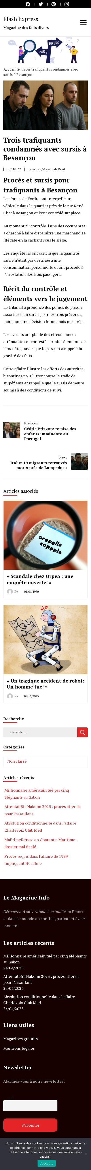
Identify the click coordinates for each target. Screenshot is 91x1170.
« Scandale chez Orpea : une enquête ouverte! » (40, 579)
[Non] (85, 1154)
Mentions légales (19, 1048)
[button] (45, 50)
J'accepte (46, 1163)
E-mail (8, 1097)
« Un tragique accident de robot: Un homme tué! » (45, 683)
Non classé (17, 761)
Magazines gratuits (20, 1038)
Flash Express (20, 19)
